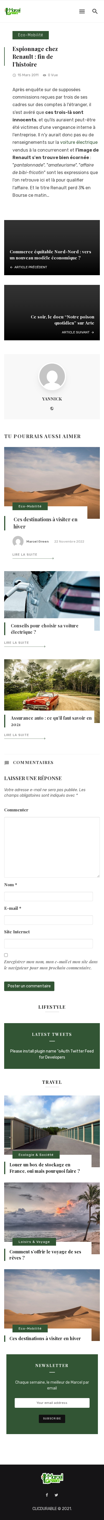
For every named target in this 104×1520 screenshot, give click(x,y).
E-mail (12, 908)
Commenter (16, 810)
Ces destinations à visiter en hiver (45, 1338)
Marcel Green (37, 541)
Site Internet (17, 931)
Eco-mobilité (30, 35)
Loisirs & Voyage (34, 1242)
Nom (10, 884)
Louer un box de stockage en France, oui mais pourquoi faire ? (44, 1168)
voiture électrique (79, 142)
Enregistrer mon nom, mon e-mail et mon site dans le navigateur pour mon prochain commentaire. (51, 964)
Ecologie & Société (36, 1155)
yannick (52, 399)
